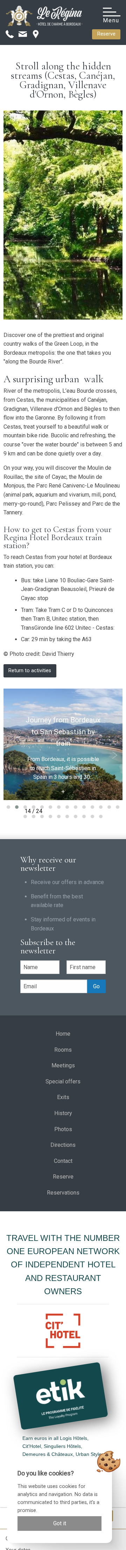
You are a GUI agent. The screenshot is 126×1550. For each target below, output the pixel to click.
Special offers (63, 1081)
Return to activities (29, 671)
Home (63, 1033)
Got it (59, 1523)
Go (96, 986)
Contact (63, 1161)
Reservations (63, 1192)
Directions (63, 1145)
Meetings (63, 1065)
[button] (8, 807)
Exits (63, 1097)
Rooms (63, 1049)
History (63, 1113)
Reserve (106, 34)
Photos (63, 1129)
